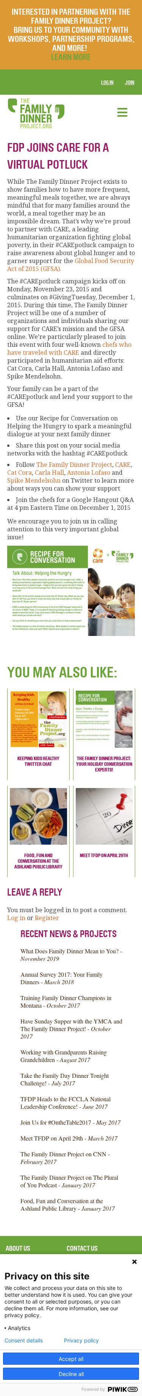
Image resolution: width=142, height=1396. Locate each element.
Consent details (24, 1341)
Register (47, 918)
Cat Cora (19, 472)
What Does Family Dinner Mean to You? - (71, 954)
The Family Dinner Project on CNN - (65, 1157)
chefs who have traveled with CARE (69, 348)
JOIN (129, 82)
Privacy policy (81, 1341)
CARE (122, 464)
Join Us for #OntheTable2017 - (70, 1122)
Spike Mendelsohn (34, 480)
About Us (18, 1248)
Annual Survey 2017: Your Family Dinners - (61, 978)
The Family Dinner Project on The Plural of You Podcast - (69, 1181)
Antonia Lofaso (88, 472)
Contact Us (82, 1248)
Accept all (71, 1359)
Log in (107, 82)
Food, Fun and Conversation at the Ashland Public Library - (67, 1204)
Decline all (71, 1374)
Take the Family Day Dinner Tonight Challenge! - (64, 1079)
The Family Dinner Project (74, 464)
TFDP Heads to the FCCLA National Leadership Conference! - (65, 1102)
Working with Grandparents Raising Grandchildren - (63, 1056)
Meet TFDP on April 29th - (68, 1138)
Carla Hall (49, 472)
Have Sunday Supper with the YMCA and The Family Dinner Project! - (71, 1028)
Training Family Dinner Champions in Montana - (65, 1001)
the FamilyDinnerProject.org (36, 113)
